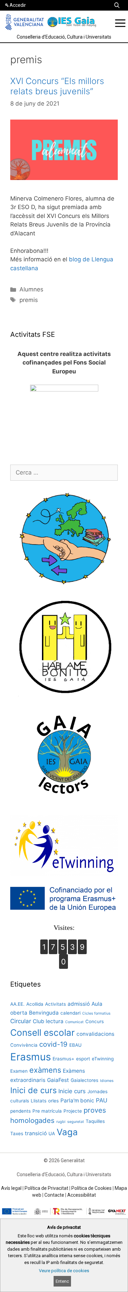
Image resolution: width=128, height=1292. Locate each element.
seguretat (75, 1121)
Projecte (72, 1111)
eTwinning (103, 1058)
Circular (20, 1021)
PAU (102, 1100)
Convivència (24, 1045)
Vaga (67, 1132)
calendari (70, 1013)
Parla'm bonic (77, 1100)
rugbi (61, 1121)
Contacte (54, 1195)
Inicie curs (72, 1091)
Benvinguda (44, 1012)
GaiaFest (58, 1080)
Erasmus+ (63, 1058)
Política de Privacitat (46, 1188)
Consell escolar (42, 1032)
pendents (20, 1111)
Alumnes (31, 289)
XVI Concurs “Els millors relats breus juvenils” (57, 86)
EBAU (75, 1045)
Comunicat (74, 1022)
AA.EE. (17, 1004)
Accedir (18, 5)
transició (36, 1133)
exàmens (45, 1070)
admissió (79, 1004)
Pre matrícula (47, 1111)
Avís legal (11, 1188)
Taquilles (95, 1121)
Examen (19, 1071)
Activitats (55, 1004)
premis (28, 300)
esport (83, 1058)
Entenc (62, 1281)
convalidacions (95, 1034)
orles (53, 1100)
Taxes (16, 1133)
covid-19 (53, 1044)
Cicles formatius (96, 1013)
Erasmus (30, 1057)
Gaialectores (84, 1080)
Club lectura (48, 1021)
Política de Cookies (91, 1188)
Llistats (38, 1100)
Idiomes (107, 1080)
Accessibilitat (81, 1195)
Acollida (34, 1004)
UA (51, 1133)
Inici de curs (33, 1090)
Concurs (94, 1021)
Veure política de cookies (64, 1270)
